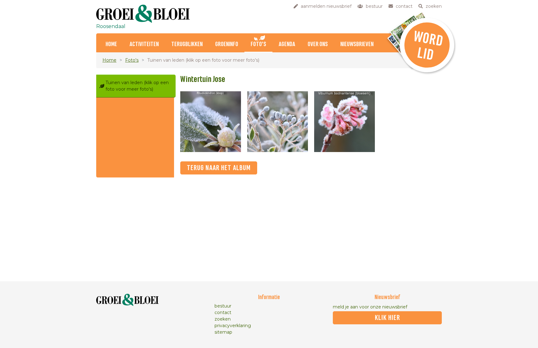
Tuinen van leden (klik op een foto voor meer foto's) (137, 86)
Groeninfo (226, 44)
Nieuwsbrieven (357, 44)
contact (223, 312)
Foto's (258, 44)
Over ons (318, 44)
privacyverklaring (233, 325)
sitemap (223, 332)
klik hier (387, 318)
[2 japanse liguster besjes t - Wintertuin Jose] (277, 121)
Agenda (287, 44)
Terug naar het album (219, 168)
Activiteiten (144, 44)
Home (111, 44)
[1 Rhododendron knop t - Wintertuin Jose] (210, 121)
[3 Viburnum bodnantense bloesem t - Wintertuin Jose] (344, 121)
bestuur (223, 306)
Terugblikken (187, 44)
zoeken (223, 319)
